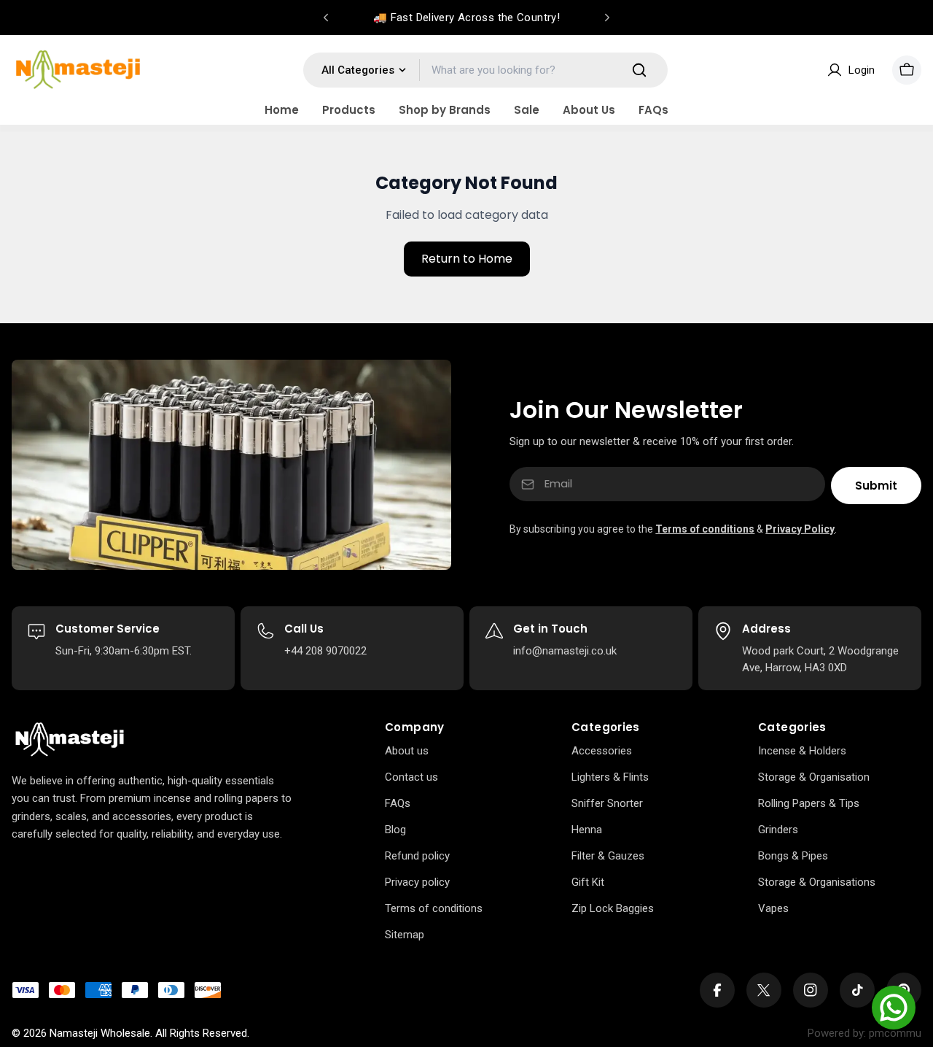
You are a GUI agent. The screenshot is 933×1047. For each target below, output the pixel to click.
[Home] (70, 739)
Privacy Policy (800, 529)
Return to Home (466, 258)
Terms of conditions (704, 529)
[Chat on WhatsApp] (894, 1007)
